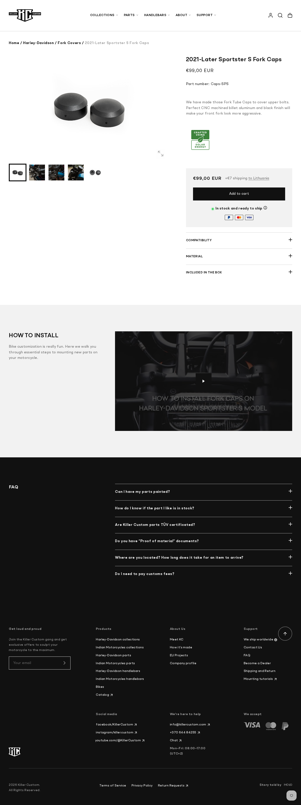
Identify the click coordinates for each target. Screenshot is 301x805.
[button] (104, 15)
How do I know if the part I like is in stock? (154, 508)
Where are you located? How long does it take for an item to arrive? (179, 558)
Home (14, 43)
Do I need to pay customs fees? (144, 574)
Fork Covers (69, 43)
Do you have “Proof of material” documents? (157, 541)
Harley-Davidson (38, 43)
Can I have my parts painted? (142, 492)
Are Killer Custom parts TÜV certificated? (155, 525)
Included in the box (204, 272)
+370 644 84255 (183, 732)
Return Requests (171, 785)
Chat (174, 740)
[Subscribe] (64, 663)
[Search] (280, 15)
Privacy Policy (142, 785)
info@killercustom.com (188, 724)
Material (194, 256)
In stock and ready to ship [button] (239, 208)
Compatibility (199, 240)
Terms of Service (112, 785)
